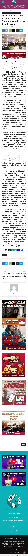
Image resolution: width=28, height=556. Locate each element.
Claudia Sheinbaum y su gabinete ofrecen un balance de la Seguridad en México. (8, 276)
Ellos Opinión (21, 541)
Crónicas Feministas (8, 538)
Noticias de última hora (15, 12)
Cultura (15, 538)
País (3, 548)
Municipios (20, 545)
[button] (2, 2)
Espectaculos (5, 543)
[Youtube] (16, 531)
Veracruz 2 (22, 548)
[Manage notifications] (24, 552)
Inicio (3, 10)
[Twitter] (6, 30)
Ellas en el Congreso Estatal (9, 540)
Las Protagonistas (20, 543)
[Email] (13, 30)
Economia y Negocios (7, 546)
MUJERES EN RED (8, 545)
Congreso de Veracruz (10, 10)
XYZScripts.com (22, 555)
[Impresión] (17, 30)
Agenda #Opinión (8, 536)
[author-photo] (14, 291)
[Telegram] (21, 30)
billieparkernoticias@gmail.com (17, 520)
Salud (6, 548)
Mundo (14, 545)
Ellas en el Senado (20, 540)
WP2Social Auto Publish (8, 555)
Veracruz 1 (16, 548)
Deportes (21, 538)
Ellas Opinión (12, 543)
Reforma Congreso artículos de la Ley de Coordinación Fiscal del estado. (20, 276)
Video (17, 549)
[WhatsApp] (10, 30)
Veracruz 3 (12, 549)
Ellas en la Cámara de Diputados (10, 541)
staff (4, 26)
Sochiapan (21, 255)
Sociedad (11, 548)
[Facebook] (3, 30)
